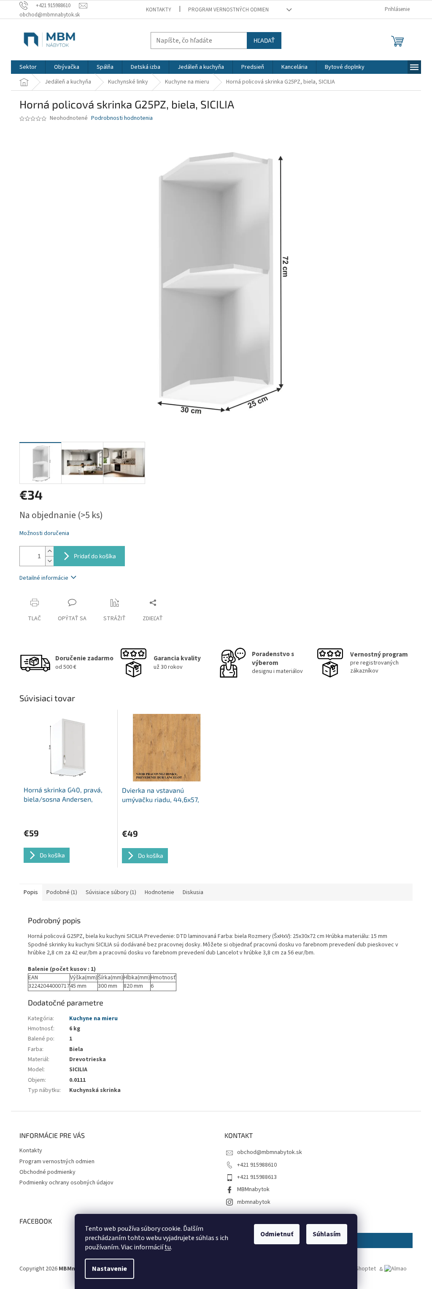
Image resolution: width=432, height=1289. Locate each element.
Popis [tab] (31, 892)
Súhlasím (327, 1234)
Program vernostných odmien (228, 10)
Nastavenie (109, 1268)
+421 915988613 (257, 1177)
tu (168, 1247)
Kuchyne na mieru (93, 1018)
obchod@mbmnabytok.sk (269, 1152)
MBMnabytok (253, 1189)
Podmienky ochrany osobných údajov (66, 1182)
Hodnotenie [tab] (159, 892)
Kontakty (158, 10)
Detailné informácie (43, 578)
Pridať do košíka (95, 555)
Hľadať (264, 40)
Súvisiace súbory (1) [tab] (111, 892)
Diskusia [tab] (193, 892)
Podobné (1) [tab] (61, 892)
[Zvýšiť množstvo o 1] (49, 551)
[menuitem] (28, 67)
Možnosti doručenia (44, 534)
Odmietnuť (276, 1234)
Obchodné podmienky (47, 1172)
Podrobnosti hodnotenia (122, 118)
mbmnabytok (253, 1202)
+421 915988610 (257, 1165)
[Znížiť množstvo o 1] (49, 561)
